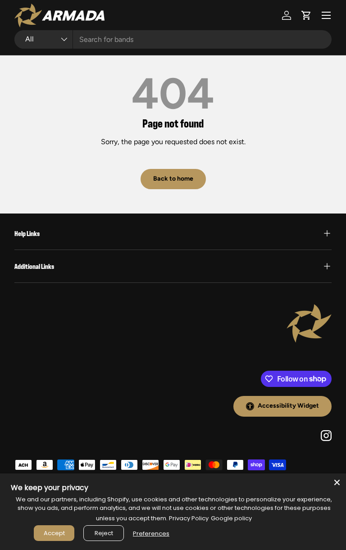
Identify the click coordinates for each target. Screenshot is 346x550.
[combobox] (173, 39)
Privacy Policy (189, 518)
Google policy (231, 518)
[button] (306, 15)
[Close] (336, 482)
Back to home (173, 178)
